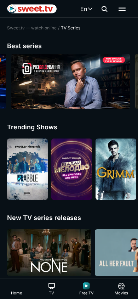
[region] (69, 81)
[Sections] (122, 9)
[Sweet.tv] (32, 8)
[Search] (104, 9)
